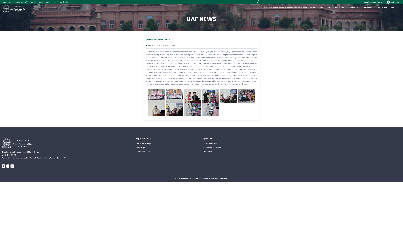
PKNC (55, 2)
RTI (328, 8)
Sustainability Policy (210, 144)
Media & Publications (385, 8)
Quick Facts (207, 151)
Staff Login (395, 2)
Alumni (33, 2)
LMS (4, 2)
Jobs (47, 2)
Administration (338, 8)
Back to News (170, 46)
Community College (143, 144)
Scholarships (140, 147)
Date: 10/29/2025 (153, 46)
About (320, 8)
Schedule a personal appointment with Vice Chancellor (292, 8)
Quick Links (64, 2)
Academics (354, 8)
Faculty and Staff (21, 2)
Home (264, 8)
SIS (10, 2)
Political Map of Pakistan (212, 147)
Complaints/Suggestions (373, 2)
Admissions (367, 8)
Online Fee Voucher (143, 151)
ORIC (41, 2)
